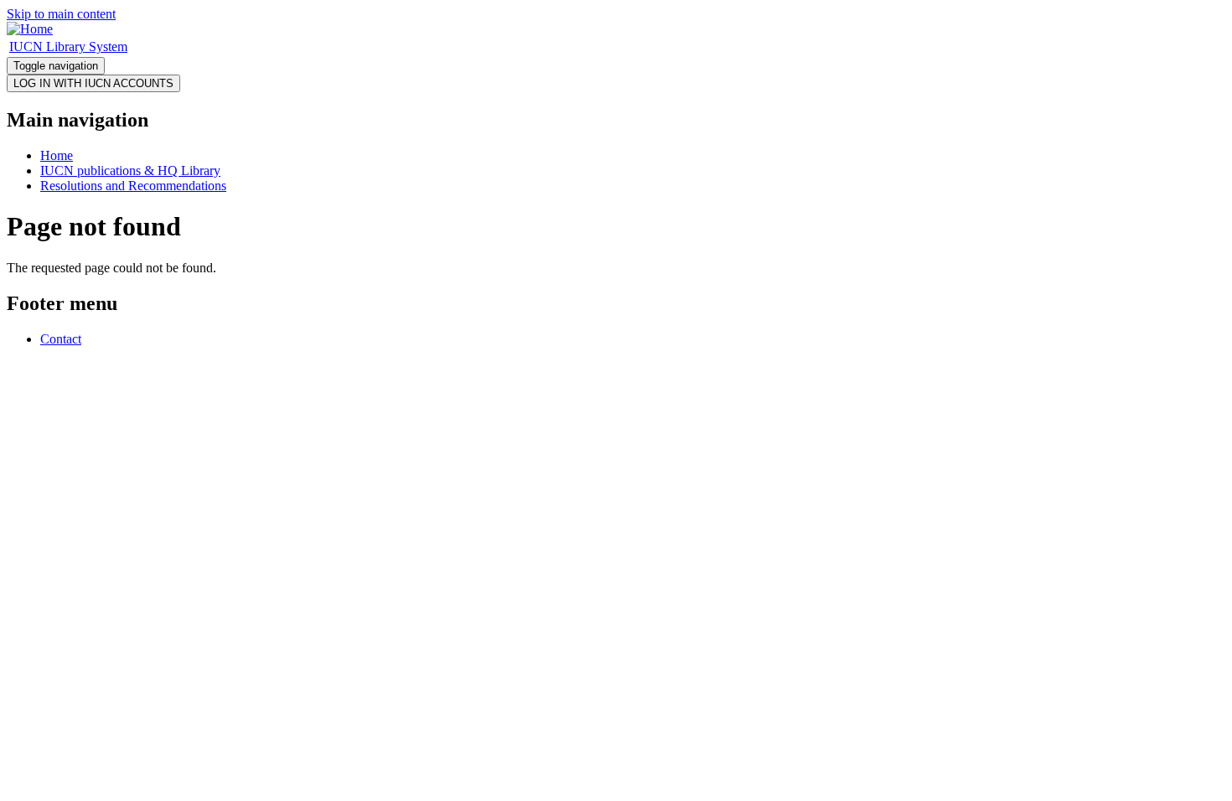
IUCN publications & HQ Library (130, 170)
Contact (60, 339)
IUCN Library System (68, 46)
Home (56, 155)
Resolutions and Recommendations (133, 185)
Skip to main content (61, 14)
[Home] (30, 29)
